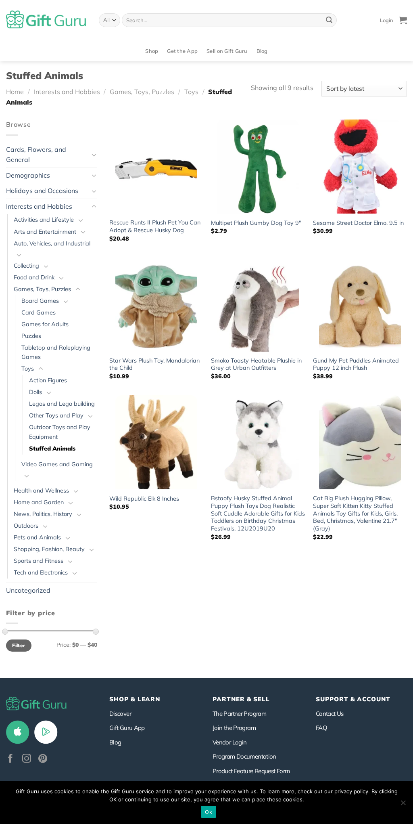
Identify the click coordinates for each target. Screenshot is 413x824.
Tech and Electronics (41, 572)
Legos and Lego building (62, 403)
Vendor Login (229, 742)
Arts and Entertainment (45, 231)
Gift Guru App (127, 728)
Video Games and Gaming (57, 464)
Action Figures (48, 380)
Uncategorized (28, 590)
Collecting (26, 265)
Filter (18, 645)
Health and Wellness (41, 490)
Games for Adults (45, 324)
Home (15, 92)
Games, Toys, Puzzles (142, 92)
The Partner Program (239, 713)
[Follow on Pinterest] (42, 759)
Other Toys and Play (56, 415)
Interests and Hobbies (67, 92)
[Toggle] (94, 154)
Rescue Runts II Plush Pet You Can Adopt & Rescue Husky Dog (154, 226)
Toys (191, 92)
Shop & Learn (134, 699)
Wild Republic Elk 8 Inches (144, 498)
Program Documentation (244, 756)
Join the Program (234, 728)
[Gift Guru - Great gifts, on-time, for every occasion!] (46, 20)
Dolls (35, 392)
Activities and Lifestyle (44, 219)
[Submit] (329, 20)
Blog (262, 51)
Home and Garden (39, 502)
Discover (120, 713)
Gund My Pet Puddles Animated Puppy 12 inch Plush (356, 364)
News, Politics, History (43, 514)
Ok (208, 812)
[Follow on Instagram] (26, 759)
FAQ (321, 728)
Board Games (40, 300)
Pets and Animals (37, 537)
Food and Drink (34, 277)
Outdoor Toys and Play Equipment (59, 432)
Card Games (38, 312)
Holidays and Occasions (42, 191)
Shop (151, 51)
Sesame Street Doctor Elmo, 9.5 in (358, 222)
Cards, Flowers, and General (36, 154)
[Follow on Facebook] (10, 759)
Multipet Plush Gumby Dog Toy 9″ (256, 222)
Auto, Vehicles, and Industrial (52, 243)
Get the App (182, 51)
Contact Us (330, 713)
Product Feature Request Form (251, 771)
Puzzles (31, 336)
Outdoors (26, 525)
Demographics (28, 175)
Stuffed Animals (52, 448)
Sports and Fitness (38, 560)
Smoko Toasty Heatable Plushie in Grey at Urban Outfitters (256, 364)
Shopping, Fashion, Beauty (49, 549)
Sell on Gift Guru (226, 51)
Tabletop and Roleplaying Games (55, 352)
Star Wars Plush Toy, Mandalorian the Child (154, 364)
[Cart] (403, 20)
